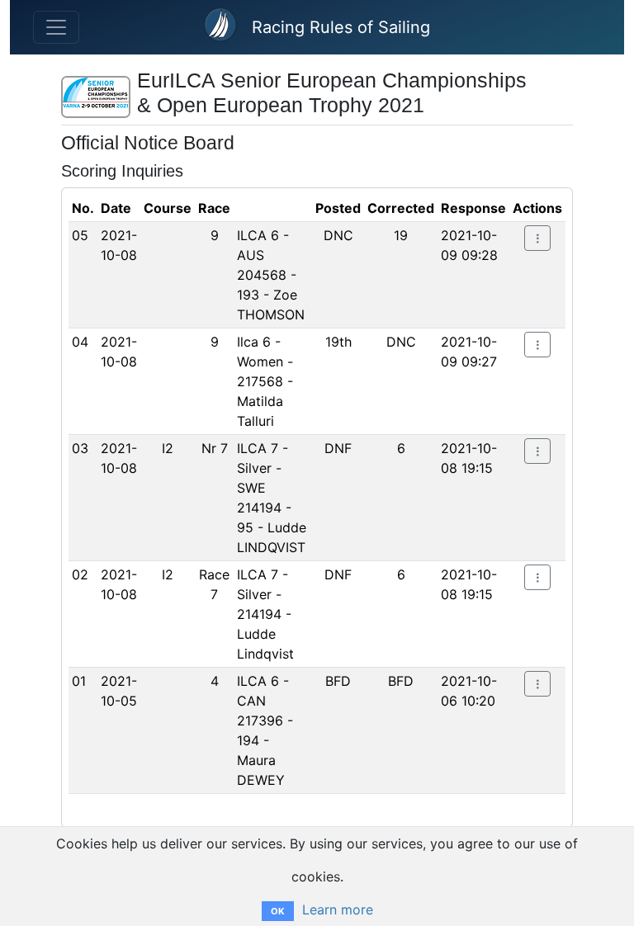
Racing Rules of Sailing (341, 27)
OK (278, 911)
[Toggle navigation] (56, 27)
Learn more (337, 909)
